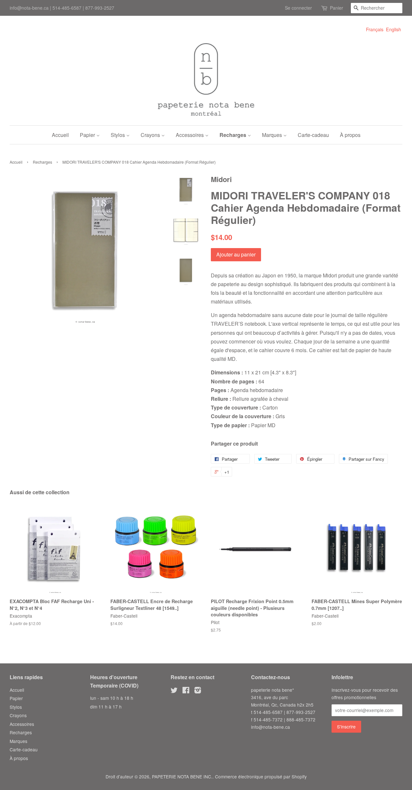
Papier (88, 135)
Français (374, 29)
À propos (350, 135)
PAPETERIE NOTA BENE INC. (182, 776)
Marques (272, 135)
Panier (336, 8)
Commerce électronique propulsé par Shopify (261, 776)
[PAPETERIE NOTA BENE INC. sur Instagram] (197, 691)
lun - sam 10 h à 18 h (111, 698)
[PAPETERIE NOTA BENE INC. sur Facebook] (186, 691)
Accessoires (190, 135)
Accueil (60, 135)
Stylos (118, 135)
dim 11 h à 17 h (106, 706)
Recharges (234, 135)
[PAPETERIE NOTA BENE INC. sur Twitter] (174, 691)
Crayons (151, 135)
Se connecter (298, 8)
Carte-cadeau (313, 135)
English (393, 29)
